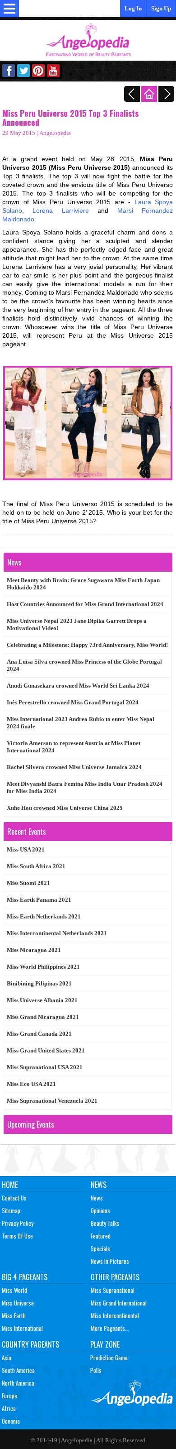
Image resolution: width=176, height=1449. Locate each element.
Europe (9, 1395)
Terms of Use (17, 1235)
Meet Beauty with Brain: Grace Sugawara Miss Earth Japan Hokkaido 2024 (83, 584)
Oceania (11, 1420)
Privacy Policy (17, 1223)
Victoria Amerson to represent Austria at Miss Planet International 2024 (73, 747)
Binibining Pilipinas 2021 (39, 983)
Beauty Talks (105, 1223)
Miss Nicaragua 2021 (34, 950)
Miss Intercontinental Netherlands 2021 (57, 933)
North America (18, 1382)
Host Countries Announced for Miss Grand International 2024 (85, 604)
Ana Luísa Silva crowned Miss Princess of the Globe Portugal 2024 (84, 665)
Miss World (14, 1290)
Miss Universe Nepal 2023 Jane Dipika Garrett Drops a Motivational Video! (77, 624)
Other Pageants (115, 1277)
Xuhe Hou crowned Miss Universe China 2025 (65, 807)
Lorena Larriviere (60, 210)
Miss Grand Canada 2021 (39, 1033)
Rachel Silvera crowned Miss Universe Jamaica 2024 (74, 767)
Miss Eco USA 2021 (31, 1084)
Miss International (22, 1328)
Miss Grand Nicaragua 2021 (43, 1017)
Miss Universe (18, 1302)
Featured (101, 1235)
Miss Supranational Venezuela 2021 (52, 1100)
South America (18, 1370)
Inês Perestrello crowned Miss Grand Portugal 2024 (73, 702)
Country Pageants (30, 1344)
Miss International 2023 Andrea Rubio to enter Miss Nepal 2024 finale (80, 723)
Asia (6, 1357)
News (99, 1184)
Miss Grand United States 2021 (46, 1050)
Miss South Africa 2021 (36, 866)
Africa (9, 1408)
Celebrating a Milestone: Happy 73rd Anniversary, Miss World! (87, 644)
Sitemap (11, 1210)
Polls (96, 1370)
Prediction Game (109, 1357)
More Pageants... (110, 1328)
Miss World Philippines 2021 (43, 966)
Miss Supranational (112, 1290)
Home (10, 1184)
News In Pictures (110, 1261)
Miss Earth (14, 1315)
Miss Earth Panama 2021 (39, 899)
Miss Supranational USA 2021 (45, 1067)
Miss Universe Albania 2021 (42, 1000)
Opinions (100, 1210)
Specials (100, 1248)
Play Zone (105, 1344)
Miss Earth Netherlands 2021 (44, 916)
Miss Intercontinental (115, 1315)
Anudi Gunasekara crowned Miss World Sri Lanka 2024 (78, 685)
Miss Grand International (119, 1302)
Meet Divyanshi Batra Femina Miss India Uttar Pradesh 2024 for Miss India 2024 (84, 787)
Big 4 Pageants (24, 1277)
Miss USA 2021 (26, 849)
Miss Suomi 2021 (28, 883)
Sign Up (161, 8)
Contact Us (14, 1197)
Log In (133, 8)
